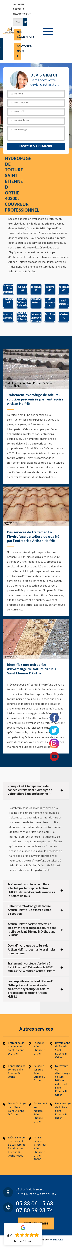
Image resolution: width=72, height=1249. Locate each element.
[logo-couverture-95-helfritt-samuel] (9, 30)
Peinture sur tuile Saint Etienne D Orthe (40, 1073)
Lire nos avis (23, 1241)
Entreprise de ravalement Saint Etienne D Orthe (16, 1049)
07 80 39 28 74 (34, 1211)
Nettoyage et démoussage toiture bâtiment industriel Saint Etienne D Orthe (62, 1081)
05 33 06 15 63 (34, 1204)
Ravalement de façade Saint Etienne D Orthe (62, 1050)
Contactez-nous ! (19, 51)
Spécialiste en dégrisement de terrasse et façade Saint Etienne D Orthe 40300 (16, 1146)
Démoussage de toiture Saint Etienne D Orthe (63, 1111)
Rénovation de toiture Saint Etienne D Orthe (17, 1072)
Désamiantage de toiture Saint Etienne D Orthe (17, 1109)
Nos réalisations (19, 34)
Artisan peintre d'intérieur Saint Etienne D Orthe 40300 (40, 1148)
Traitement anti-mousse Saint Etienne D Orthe (40, 1112)
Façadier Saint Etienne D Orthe (40, 1049)
